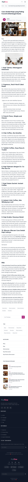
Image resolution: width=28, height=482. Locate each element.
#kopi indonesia (21, 308)
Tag (3, 422)
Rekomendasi (6, 349)
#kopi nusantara (12, 308)
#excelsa (12, 330)
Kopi (6, 5)
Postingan (4, 417)
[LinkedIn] (10, 408)
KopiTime (12, 452)
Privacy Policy (5, 432)
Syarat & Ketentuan (6, 437)
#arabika (4, 310)
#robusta (10, 310)
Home (3, 5)
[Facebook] (2, 408)
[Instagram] (8, 408)
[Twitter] (5, 408)
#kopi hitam (4, 308)
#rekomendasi (11, 327)
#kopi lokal (15, 332)
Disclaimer (4, 434)
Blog (4, 343)
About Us (4, 429)
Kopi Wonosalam (7, 351)
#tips (5, 327)
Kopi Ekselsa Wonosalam (8, 354)
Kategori (4, 419)
